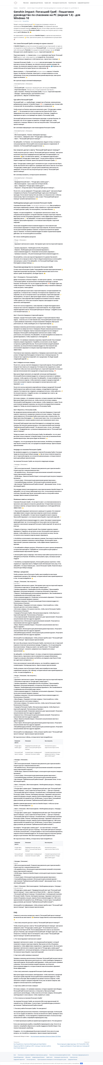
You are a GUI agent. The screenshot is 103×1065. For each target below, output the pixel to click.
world (22, 384)
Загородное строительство (60, 3)
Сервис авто (47, 3)
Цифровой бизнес (72, 1059)
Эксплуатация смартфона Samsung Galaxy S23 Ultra (46, 1036)
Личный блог (22, 8)
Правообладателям (19, 1057)
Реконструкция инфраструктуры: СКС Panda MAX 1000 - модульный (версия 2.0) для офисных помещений (73, 1044)
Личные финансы (31, 1059)
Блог (15, 1055)
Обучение (26, 3)
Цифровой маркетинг (83, 3)
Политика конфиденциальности (80, 1055)
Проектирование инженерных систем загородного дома (51, 1059)
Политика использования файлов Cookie (59, 1055)
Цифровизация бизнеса (36, 3)
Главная (16, 8)
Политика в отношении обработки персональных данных (33, 1055)
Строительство (72, 3)
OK (81, 1063)
